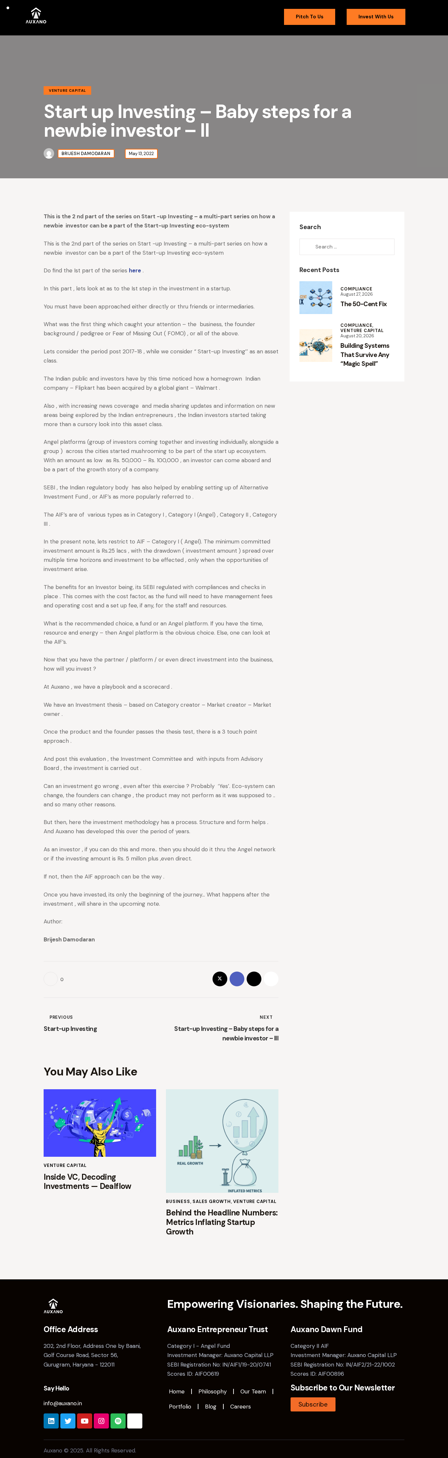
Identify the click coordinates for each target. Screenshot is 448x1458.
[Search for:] (347, 246)
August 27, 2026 (356, 294)
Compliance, (357, 325)
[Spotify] (118, 1420)
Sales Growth (212, 1201)
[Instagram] (101, 1420)
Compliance (356, 289)
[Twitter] (67, 1420)
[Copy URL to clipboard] (271, 979)
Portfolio (180, 1406)
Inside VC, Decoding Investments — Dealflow (88, 1182)
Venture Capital (67, 90)
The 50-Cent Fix (363, 304)
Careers (240, 1406)
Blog (210, 1406)
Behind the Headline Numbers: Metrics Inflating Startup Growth (221, 1222)
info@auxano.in (63, 1403)
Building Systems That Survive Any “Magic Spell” (364, 355)
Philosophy (212, 1391)
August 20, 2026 (357, 336)
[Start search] (418, 18)
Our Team (253, 1391)
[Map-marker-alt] (134, 1420)
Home (177, 1391)
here (135, 270)
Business (178, 1201)
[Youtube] (84, 1420)
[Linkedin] (51, 1420)
